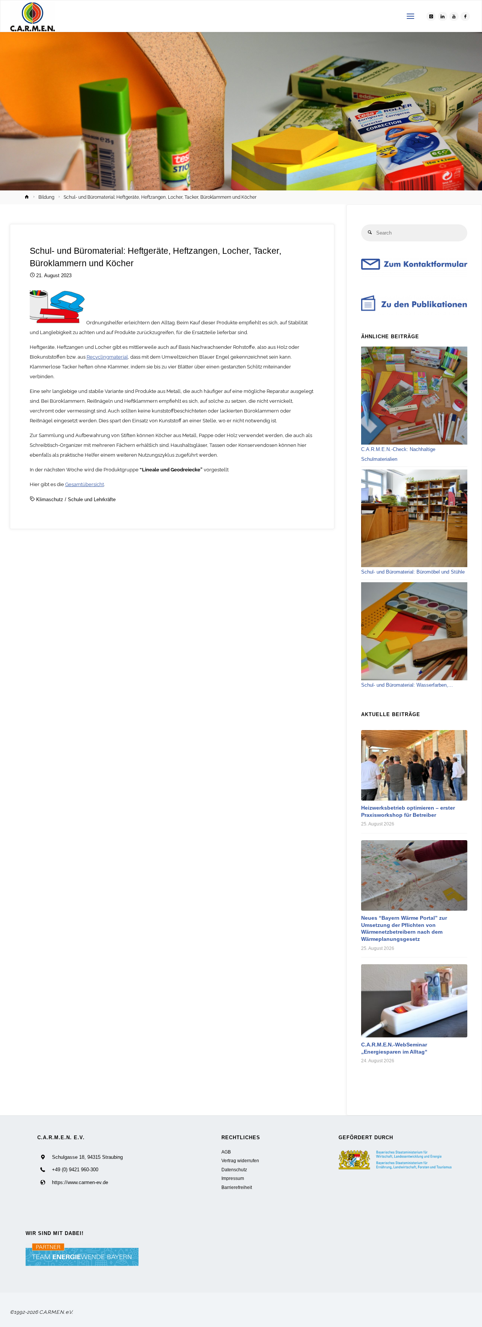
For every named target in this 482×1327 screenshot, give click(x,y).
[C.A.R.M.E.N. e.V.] (32, 16)
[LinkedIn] (442, 16)
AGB (226, 1151)
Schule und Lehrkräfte (92, 499)
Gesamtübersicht (84, 484)
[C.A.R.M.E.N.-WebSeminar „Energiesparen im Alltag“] (414, 1000)
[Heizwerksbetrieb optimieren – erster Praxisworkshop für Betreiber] (414, 765)
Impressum (232, 1178)
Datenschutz (234, 1169)
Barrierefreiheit (236, 1187)
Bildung (46, 197)
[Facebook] (465, 16)
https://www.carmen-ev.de (80, 1182)
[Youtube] (454, 16)
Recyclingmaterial (107, 357)
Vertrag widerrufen (240, 1160)
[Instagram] (431, 16)
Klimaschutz (49, 499)
